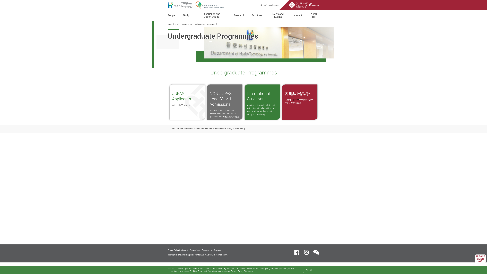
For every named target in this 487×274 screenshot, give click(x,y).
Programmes (187, 24)
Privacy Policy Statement (178, 250)
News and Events (278, 15)
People (172, 15)
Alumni (298, 15)
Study (186, 15)
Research (239, 15)
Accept (309, 269)
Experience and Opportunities (211, 15)
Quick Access (273, 5)
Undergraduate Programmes (205, 24)
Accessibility (207, 250)
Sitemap (217, 250)
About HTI (314, 15)
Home (170, 24)
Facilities (257, 15)
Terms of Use (195, 250)
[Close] (318, 267)
